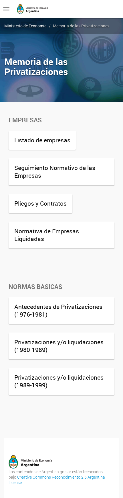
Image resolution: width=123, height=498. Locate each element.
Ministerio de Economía (25, 26)
